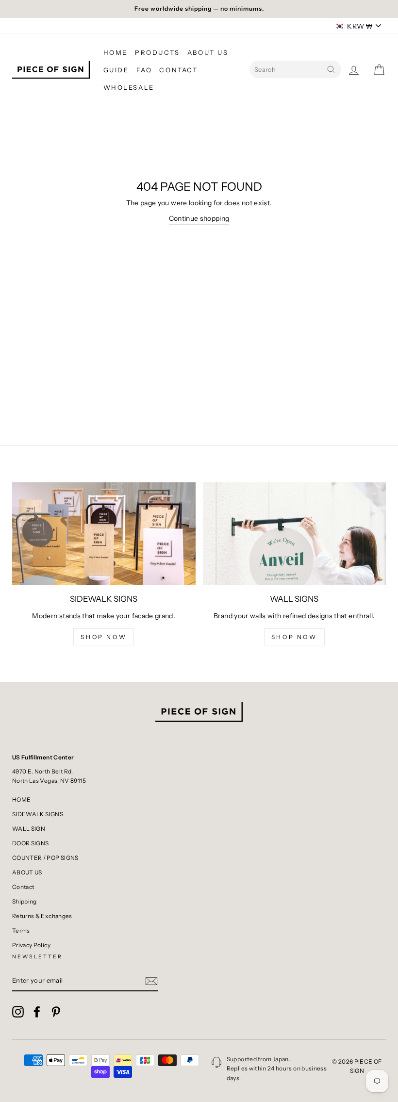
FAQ (144, 70)
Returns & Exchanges (42, 916)
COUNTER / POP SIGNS (45, 857)
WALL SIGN (28, 828)
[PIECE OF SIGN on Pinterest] (56, 1012)
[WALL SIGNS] (294, 533)
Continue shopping (199, 218)
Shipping (24, 901)
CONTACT (178, 70)
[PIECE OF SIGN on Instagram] (18, 1012)
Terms (21, 930)
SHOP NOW (104, 637)
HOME (115, 52)
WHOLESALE (128, 87)
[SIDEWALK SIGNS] (104, 533)
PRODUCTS (157, 52)
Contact (23, 886)
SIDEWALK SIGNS (37, 814)
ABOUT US (208, 52)
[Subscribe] (151, 981)
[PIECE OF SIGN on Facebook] (37, 1012)
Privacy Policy (31, 945)
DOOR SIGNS (30, 843)
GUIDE (116, 70)
